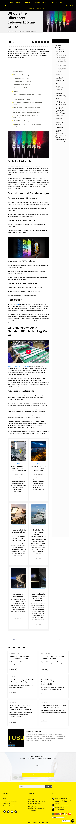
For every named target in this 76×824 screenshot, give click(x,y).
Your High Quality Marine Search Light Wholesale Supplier (21, 658)
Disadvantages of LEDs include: (22, 81)
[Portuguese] (68, 813)
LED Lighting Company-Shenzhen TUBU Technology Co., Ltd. (28, 95)
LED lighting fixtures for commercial (34, 804)
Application (16, 91)
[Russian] (70, 813)
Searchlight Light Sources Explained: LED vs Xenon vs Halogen (28, 125)
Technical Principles (18, 71)
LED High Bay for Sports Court (36, 801)
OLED (17, 304)
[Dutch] (57, 813)
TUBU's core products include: (22, 99)
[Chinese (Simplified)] (55, 813)
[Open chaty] (72, 821)
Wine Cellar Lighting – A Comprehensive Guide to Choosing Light (50, 682)
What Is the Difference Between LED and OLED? (22, 20)
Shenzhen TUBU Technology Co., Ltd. (18, 366)
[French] (61, 813)
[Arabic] (53, 813)
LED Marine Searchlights (15, 415)
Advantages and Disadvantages (21, 75)
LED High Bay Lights (13, 395)
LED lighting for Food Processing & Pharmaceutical (37, 809)
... (64, 664)
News (18, 463)
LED (9, 166)
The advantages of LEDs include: (22, 78)
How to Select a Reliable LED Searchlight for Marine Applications (27, 116)
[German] (63, 813)
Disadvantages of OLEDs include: (23, 87)
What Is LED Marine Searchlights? (22, 121)
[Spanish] (53, 815)
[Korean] (67, 813)
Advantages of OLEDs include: (22, 84)
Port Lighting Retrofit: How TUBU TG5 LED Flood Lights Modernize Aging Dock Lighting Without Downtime (28, 111)
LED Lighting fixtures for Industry (37, 807)
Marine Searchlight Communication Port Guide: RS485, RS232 (27, 103)
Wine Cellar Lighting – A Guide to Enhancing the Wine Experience (22, 681)
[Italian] (65, 813)
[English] (59, 813)
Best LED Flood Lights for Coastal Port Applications (26, 107)
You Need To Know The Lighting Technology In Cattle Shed (52, 658)
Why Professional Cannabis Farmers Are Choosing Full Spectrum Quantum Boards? (20, 707)
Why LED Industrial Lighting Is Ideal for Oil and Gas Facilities (53, 706)
